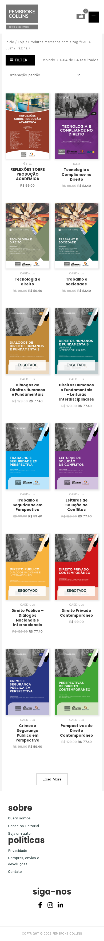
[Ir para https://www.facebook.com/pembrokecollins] (40, 905)
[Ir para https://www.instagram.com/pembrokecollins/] (50, 905)
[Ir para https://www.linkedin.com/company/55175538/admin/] (60, 905)
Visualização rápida (27, 154)
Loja (21, 42)
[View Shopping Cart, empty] (81, 16)
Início (10, 42)
